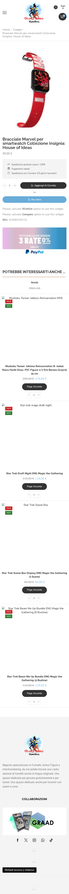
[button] (5, 13)
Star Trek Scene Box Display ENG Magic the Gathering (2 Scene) (34, 575)
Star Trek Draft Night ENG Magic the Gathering (34, 473)
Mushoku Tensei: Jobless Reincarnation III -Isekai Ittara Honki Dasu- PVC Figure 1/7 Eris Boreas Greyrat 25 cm (34, 370)
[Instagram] (34, 840)
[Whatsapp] (43, 840)
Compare (27, 214)
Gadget (17, 30)
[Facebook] (17, 840)
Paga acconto (34, 386)
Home (6, 30)
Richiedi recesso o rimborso (19, 870)
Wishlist (27, 209)
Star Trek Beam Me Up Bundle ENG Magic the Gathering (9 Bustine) (34, 678)
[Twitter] (26, 840)
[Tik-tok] (51, 840)
